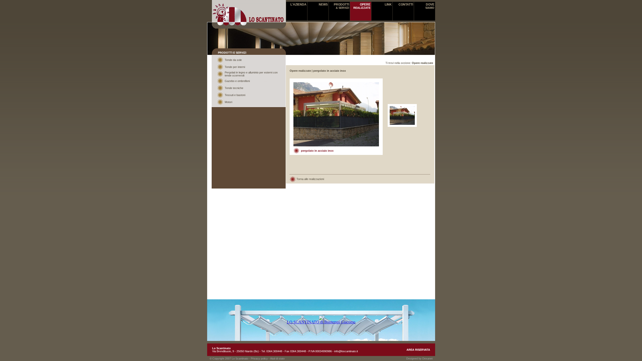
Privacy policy (259, 358)
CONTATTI (405, 4)
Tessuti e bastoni (235, 95)
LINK (388, 4)
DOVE (429, 6)
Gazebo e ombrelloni (237, 80)
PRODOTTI (341, 6)
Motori (228, 102)
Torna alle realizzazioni (310, 178)
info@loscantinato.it (346, 351)
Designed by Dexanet (419, 358)
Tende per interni (235, 66)
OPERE (361, 6)
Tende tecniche (234, 87)
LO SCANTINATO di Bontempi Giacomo (321, 322)
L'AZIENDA (298, 4)
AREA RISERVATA (418, 349)
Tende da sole (233, 59)
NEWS (323, 4)
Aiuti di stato (277, 358)
